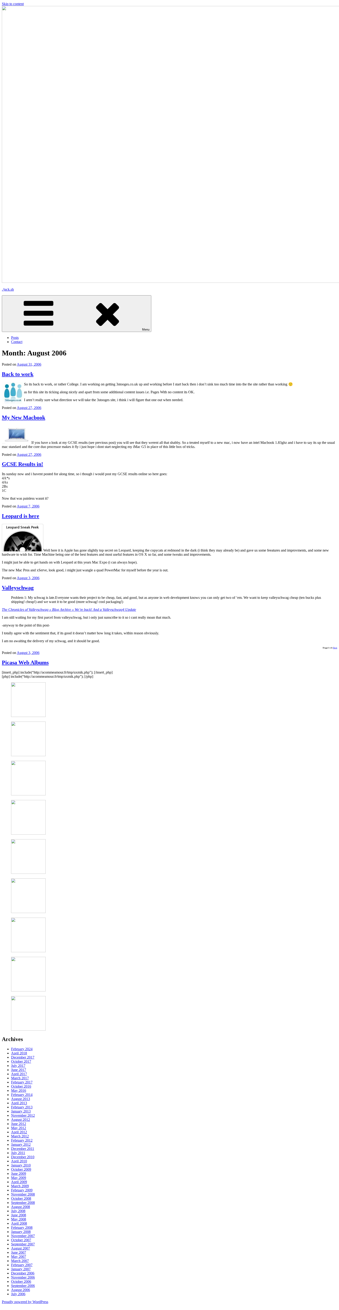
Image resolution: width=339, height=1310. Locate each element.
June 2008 (18, 1215)
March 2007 (20, 1261)
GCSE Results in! (22, 464)
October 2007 (21, 1240)
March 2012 (20, 1136)
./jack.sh (8, 289)
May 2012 (18, 1128)
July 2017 (18, 1066)
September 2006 (23, 1286)
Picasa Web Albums (25, 662)
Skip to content (13, 4)
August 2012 (20, 1120)
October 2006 (21, 1281)
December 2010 (22, 1157)
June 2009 (18, 1174)
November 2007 (23, 1236)
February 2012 (22, 1140)
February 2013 (22, 1107)
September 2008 (23, 1203)
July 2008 (18, 1211)
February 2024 (22, 1049)
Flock (335, 648)
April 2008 (19, 1223)
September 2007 (23, 1244)
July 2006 (18, 1294)
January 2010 (21, 1165)
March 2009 (20, 1186)
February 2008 (22, 1227)
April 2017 (19, 1074)
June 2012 (18, 1124)
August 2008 (20, 1207)
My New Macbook (23, 418)
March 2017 (20, 1078)
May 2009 (18, 1178)
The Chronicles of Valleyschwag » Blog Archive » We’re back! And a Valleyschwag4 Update (69, 610)
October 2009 (21, 1169)
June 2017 (18, 1070)
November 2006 (23, 1277)
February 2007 (22, 1265)
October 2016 (21, 1086)
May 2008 (18, 1219)
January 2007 (21, 1269)
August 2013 (20, 1099)
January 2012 (21, 1144)
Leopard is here (20, 516)
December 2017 (22, 1057)
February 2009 (22, 1190)
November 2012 (23, 1115)
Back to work (17, 374)
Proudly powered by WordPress (25, 1302)
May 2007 (18, 1257)
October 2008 (21, 1198)
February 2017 (22, 1082)
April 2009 (19, 1182)
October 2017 (21, 1061)
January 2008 (21, 1232)
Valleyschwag (18, 588)
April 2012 (19, 1132)
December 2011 (22, 1149)
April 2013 (19, 1103)
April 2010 (19, 1161)
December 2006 (22, 1273)
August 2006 (20, 1290)
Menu (145, 329)
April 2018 (19, 1053)
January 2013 (21, 1111)
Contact (16, 342)
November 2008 (23, 1194)
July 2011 (18, 1153)
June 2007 (18, 1252)
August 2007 (20, 1248)
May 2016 (18, 1090)
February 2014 (22, 1095)
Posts (15, 338)
